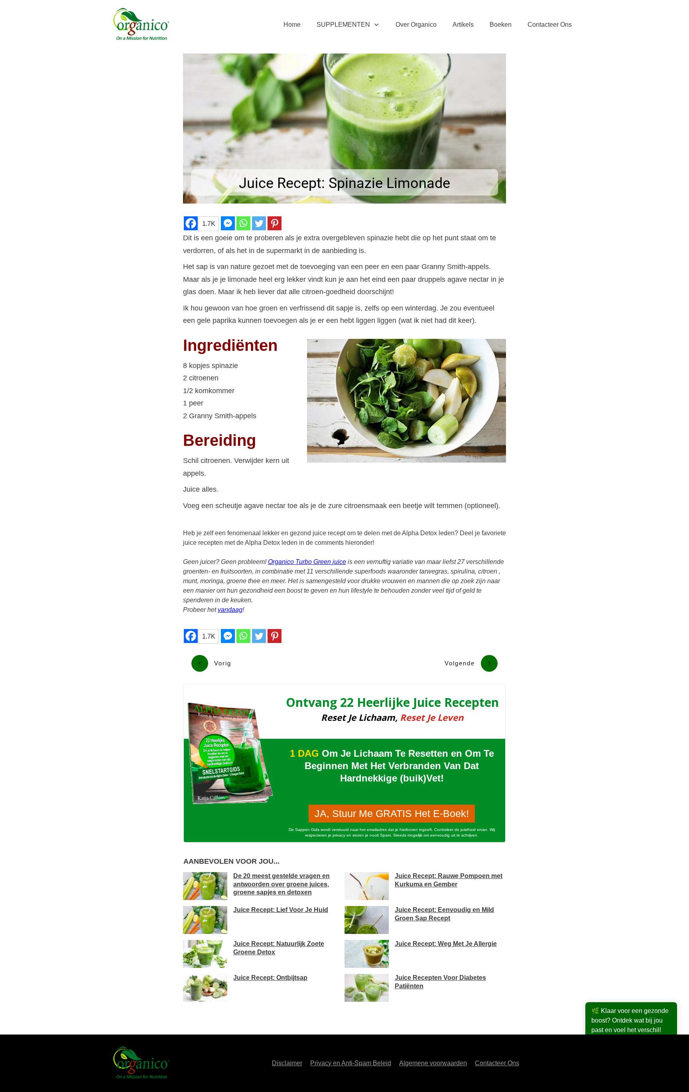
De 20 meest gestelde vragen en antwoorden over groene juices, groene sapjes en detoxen (281, 884)
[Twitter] (259, 223)
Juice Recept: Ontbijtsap (270, 977)
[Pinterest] (275, 223)
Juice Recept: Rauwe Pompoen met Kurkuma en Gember (448, 880)
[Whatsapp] (243, 223)
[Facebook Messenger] (228, 223)
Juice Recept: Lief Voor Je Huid (280, 909)
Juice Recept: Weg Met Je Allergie (446, 943)
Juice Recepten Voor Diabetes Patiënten (440, 981)
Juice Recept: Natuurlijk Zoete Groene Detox (278, 948)
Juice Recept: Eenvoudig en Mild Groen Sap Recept (444, 914)
